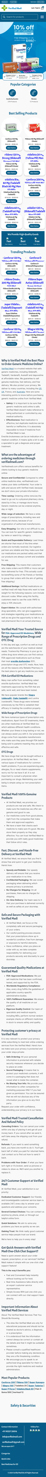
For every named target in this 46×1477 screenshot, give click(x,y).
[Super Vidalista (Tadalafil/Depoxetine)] (11, 306)
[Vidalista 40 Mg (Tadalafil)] (34, 306)
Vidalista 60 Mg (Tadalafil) (11, 218)
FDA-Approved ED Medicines (20, 633)
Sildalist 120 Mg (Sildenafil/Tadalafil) (34, 218)
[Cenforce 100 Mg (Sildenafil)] (11, 126)
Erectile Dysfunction (12, 99)
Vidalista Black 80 (25, 1389)
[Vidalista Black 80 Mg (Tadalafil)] (11, 183)
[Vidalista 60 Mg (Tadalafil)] (11, 210)
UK (2, 392)
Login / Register (35, 8)
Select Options (11, 148)
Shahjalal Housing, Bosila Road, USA (23, 77)
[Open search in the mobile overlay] (19, 17)
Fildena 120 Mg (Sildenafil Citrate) (11, 165)
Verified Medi (7, 368)
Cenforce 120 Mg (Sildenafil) (11, 265)
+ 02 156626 (9, 78)
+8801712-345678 (10, 76)
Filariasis (34, 99)
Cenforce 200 (8, 1382)
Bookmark (4, 2)
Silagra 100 (8, 1385)
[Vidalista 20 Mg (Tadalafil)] (34, 156)
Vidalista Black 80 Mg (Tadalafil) (11, 193)
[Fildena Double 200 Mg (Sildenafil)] (11, 281)
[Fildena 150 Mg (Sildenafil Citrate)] (34, 126)
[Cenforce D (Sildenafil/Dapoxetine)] (34, 258)
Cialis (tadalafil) (20, 698)
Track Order (13, 2)
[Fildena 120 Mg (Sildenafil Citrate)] (11, 156)
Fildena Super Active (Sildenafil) (34, 289)
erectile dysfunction (20, 661)
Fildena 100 (22, 1382)
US (40, 388)
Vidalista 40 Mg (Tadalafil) (34, 314)
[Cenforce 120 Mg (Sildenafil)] (11, 258)
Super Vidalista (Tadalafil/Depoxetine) (11, 314)
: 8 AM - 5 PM (37, 76)
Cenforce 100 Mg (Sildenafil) (11, 140)
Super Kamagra (36, 1382)
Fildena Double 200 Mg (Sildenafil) (11, 289)
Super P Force (8, 1389)
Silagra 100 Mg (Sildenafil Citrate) (34, 336)
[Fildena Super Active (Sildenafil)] (34, 281)
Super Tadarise (35, 1385)
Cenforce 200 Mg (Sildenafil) (34, 186)
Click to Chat (40, 2)
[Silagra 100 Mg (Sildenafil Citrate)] (34, 329)
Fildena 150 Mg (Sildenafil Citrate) (34, 140)
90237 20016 (33, 2)
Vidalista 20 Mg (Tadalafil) (34, 165)
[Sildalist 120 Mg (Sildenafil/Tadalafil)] (34, 210)
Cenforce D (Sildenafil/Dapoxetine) (34, 265)
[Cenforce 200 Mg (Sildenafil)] (34, 180)
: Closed (35, 78)
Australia (21, 392)
